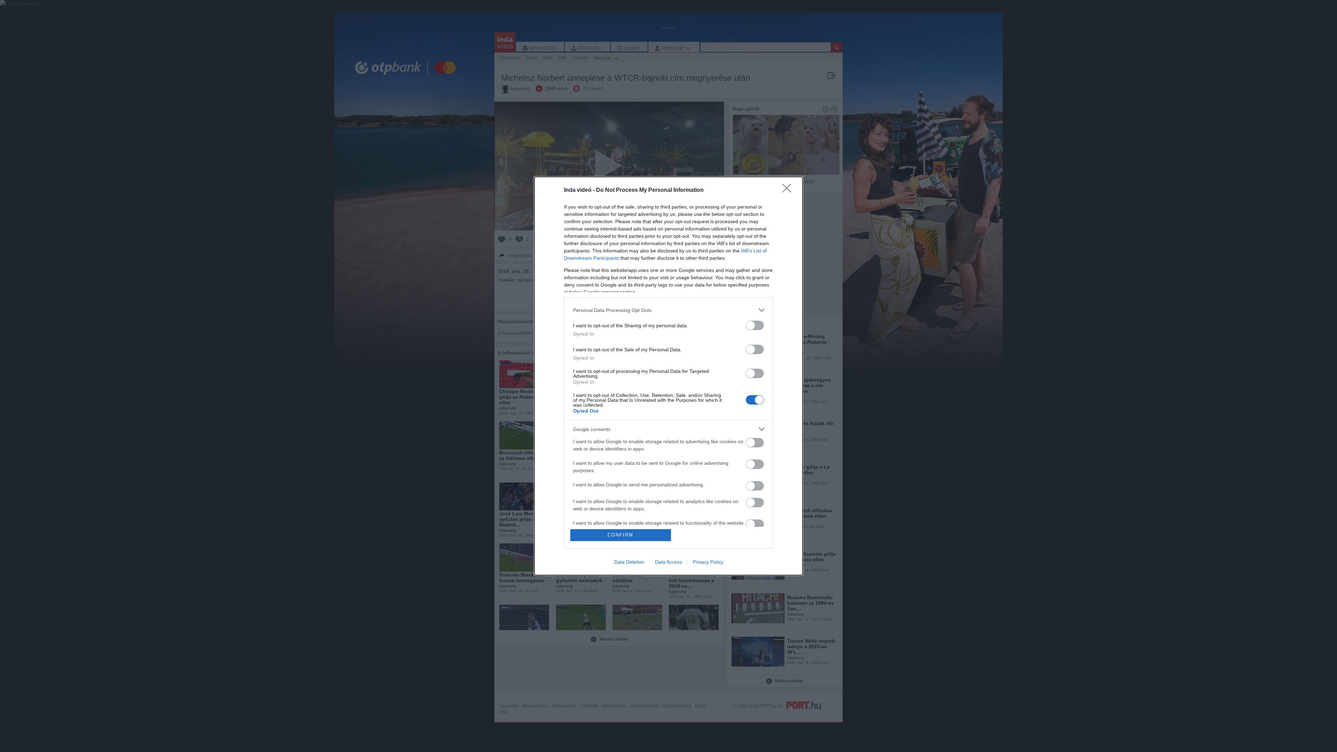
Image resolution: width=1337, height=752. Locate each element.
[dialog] (668, 376)
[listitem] (668, 310)
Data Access (668, 562)
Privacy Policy (708, 562)
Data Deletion (629, 562)
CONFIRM (620, 535)
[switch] (755, 325)
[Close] (789, 190)
